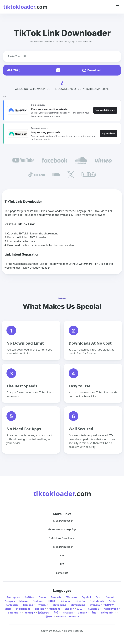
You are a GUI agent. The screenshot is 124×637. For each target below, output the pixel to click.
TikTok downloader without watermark (69, 264)
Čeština (30, 597)
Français (10, 601)
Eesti (99, 597)
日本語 (52, 601)
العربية (80, 608)
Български (13, 597)
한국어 (49, 616)
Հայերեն (94, 608)
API (62, 555)
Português (12, 604)
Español (87, 597)
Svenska (95, 604)
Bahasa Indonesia (68, 616)
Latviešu (80, 601)
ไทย (94, 612)
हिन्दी (56, 612)
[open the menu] (118, 6)
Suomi (110, 597)
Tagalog (28, 612)
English (40, 608)
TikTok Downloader (62, 520)
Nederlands (97, 601)
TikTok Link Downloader (62, 538)
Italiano (38, 601)
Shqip (68, 608)
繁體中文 (109, 604)
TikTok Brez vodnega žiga (62, 529)
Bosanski (13, 612)
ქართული (44, 612)
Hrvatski (68, 612)
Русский (43, 604)
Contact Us (62, 572)
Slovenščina (78, 604)
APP (62, 564)
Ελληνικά (72, 597)
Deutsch (56, 597)
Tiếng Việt (107, 612)
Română (28, 604)
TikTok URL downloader (35, 267)
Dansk (43, 597)
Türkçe (7, 608)
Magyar (24, 601)
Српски (83, 612)
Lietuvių (65, 601)
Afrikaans (55, 608)
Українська (23, 608)
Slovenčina (60, 604)
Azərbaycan (111, 608)
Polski (112, 601)
